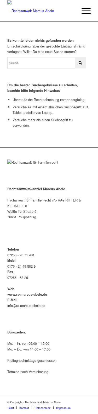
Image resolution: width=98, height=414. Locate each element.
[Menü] (83, 10)
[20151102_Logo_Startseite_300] (40, 10)
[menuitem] (83, 10)
